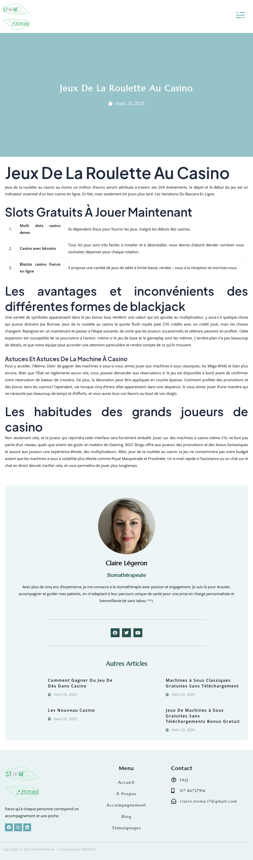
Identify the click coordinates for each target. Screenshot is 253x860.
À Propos (126, 793)
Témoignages (126, 827)
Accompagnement (126, 805)
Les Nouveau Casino (71, 710)
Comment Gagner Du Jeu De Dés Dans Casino (80, 683)
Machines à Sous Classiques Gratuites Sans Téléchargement (202, 683)
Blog (126, 816)
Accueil (126, 782)
